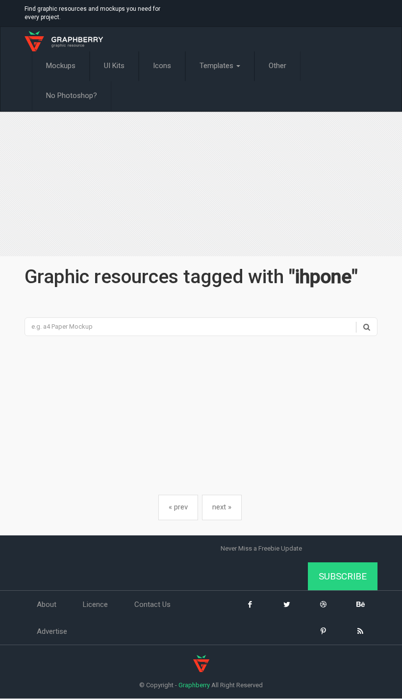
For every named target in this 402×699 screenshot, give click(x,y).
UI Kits (114, 65)
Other (277, 65)
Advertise (52, 631)
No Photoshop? (71, 95)
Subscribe (343, 576)
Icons (162, 65)
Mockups (60, 65)
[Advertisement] (201, 185)
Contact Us (152, 604)
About (46, 604)
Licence (95, 604)
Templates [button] (217, 65)
